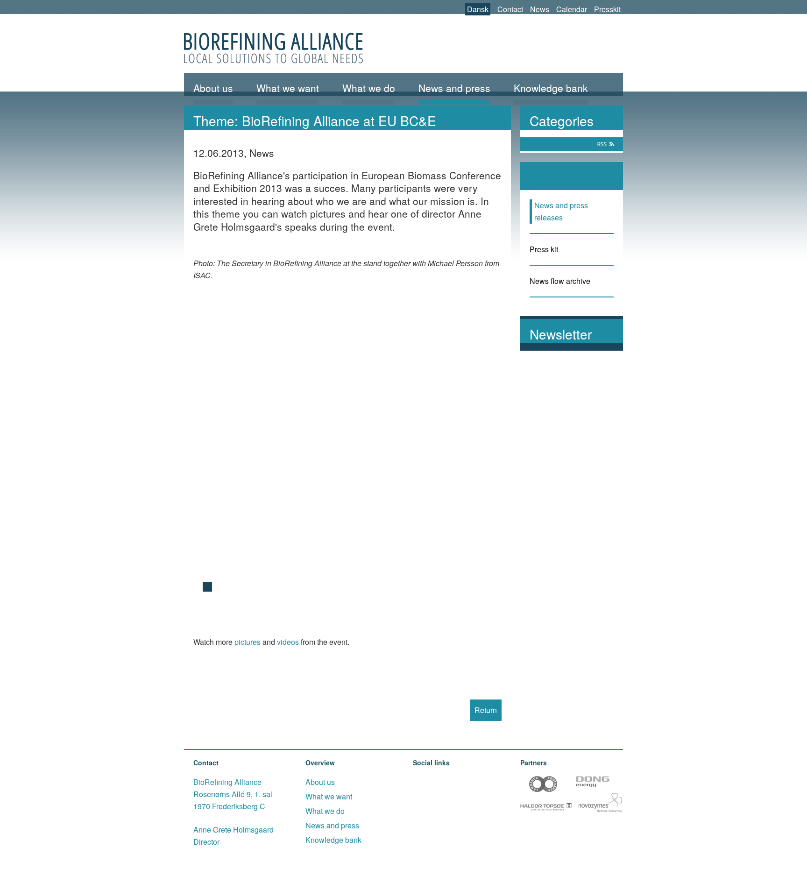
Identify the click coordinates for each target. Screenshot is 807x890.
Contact (510, 9)
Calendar (571, 9)
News (539, 9)
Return (485, 710)
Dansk (477, 9)
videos (288, 641)
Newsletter (561, 334)
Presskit (607, 9)
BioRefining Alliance (273, 48)
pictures (247, 641)
